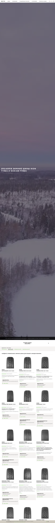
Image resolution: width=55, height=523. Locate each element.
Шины (9, 1)
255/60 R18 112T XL (6, 380)
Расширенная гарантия (24, 1)
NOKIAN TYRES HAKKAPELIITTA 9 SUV (8, 481)
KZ (53, 1)
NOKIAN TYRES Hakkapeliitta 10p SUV (25, 443)
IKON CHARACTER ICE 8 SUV (25, 370)
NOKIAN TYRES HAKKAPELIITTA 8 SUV (42, 481)
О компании (34, 1)
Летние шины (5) (4, 349)
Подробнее (3, 377)
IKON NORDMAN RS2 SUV (7, 443)
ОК (48, 521)
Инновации (14, 1)
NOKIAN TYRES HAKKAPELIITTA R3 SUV (25, 481)
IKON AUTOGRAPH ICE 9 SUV (8, 370)
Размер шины (27, 343)
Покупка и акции (43, 1)
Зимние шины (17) (10, 349)
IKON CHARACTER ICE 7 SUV (42, 370)
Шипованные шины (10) (17, 349)
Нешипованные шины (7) (26, 349)
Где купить (6, 383)
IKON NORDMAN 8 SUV (23, 404)
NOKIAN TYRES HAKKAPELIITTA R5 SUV (42, 443)
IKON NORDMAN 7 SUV (40, 404)
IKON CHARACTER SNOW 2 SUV (8, 404)
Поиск (49, 1)
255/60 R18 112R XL (6, 415)
